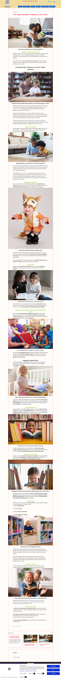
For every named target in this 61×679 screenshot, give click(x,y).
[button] (54, 1)
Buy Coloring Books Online (44, 645)
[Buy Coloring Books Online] (46, 638)
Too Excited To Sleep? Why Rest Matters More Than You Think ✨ (14, 637)
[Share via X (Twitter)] (15, 626)
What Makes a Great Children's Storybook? (30, 645)
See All (52, 632)
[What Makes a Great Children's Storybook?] (30, 638)
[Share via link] (20, 626)
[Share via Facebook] (13, 626)
